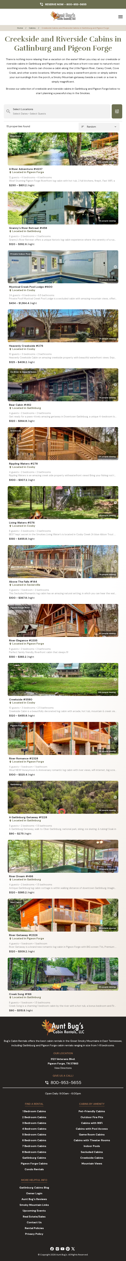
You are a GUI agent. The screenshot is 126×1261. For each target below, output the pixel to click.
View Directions (63, 1068)
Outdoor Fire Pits (92, 1117)
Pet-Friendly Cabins (92, 1111)
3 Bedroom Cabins (34, 1123)
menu (120, 17)
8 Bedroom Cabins (34, 1152)
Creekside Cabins (91, 1157)
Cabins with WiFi (92, 1123)
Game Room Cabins (92, 1134)
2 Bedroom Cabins (34, 1117)
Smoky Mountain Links (34, 1205)
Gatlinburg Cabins (34, 1157)
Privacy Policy (34, 1234)
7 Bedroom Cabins (34, 1146)
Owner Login (34, 1193)
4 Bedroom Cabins (34, 1128)
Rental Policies (34, 1228)
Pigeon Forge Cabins (34, 1163)
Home (20, 28)
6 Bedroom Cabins (34, 1140)
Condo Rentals (34, 1169)
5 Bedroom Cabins (34, 1134)
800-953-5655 (76, 4)
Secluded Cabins (92, 1152)
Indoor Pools (92, 1146)
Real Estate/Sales (34, 1216)
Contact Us (34, 1222)
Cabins (32, 28)
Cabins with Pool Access (92, 1128)
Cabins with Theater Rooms (92, 1140)
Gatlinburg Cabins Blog (34, 1187)
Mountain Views (92, 1163)
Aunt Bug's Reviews (34, 1199)
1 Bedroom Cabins (34, 1111)
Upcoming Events (34, 1210)
